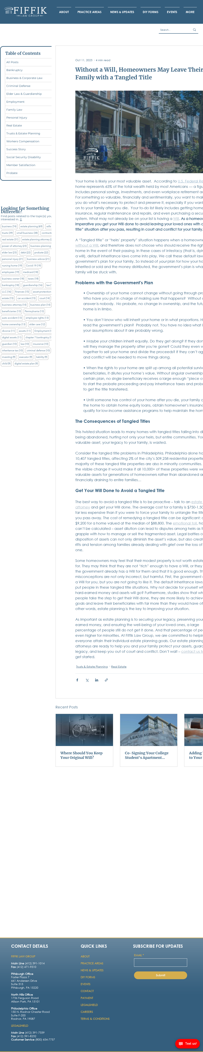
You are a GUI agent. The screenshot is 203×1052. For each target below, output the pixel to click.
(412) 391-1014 (28, 963)
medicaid (31, 272)
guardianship (33, 285)
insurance (41, 343)
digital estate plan (26, 363)
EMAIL (139, 955)
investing (9, 356)
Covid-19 (34, 265)
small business (28, 232)
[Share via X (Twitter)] (87, 680)
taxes (34, 278)
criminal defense (39, 350)
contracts (50, 232)
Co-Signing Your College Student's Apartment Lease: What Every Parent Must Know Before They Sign (147, 755)
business (10, 226)
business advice (39, 258)
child (7, 363)
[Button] (27, 983)
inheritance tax (13, 350)
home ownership (14, 324)
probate (41, 252)
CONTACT (88, 991)
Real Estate (118, 666)
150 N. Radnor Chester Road (30, 1012)
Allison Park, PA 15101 (25, 1001)
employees (11, 272)
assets (25, 330)
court (45, 298)
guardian (10, 343)
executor (26, 356)
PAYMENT (87, 998)
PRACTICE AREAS (92, 963)
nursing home (12, 265)
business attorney (15, 304)
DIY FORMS (88, 977)
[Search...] (194, 29)
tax (51, 285)
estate (8, 298)
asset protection (45, 291)
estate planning (32, 226)
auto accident (12, 317)
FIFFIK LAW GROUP (23, 956)
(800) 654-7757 (33, 1039)
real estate (10, 239)
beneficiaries (12, 311)
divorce (9, 330)
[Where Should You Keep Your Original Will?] (84, 730)
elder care (37, 324)
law (25, 343)
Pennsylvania (35, 311)
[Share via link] (106, 680)
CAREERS (87, 1012)
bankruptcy (11, 285)
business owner (13, 278)
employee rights (38, 317)
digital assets (12, 337)
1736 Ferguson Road (25, 998)
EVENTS (85, 984)
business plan (41, 304)
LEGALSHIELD (89, 1005)
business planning (44, 245)
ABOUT (85, 956)
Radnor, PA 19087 (23, 1019)
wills (51, 226)
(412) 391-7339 (28, 1032)
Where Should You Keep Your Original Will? (81, 755)
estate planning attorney (38, 239)
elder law (10, 252)
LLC (7, 291)
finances (22, 291)
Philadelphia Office (24, 1008)
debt (26, 252)
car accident (27, 298)
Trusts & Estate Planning (92, 666)
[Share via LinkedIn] (97, 680)
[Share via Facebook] (77, 680)
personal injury (13, 258)
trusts (8, 232)
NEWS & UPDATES (92, 970)
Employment (44, 330)
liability (42, 356)
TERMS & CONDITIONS (95, 1019)
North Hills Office (22, 994)
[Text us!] (187, 1044)
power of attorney (15, 245)
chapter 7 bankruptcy (40, 337)
